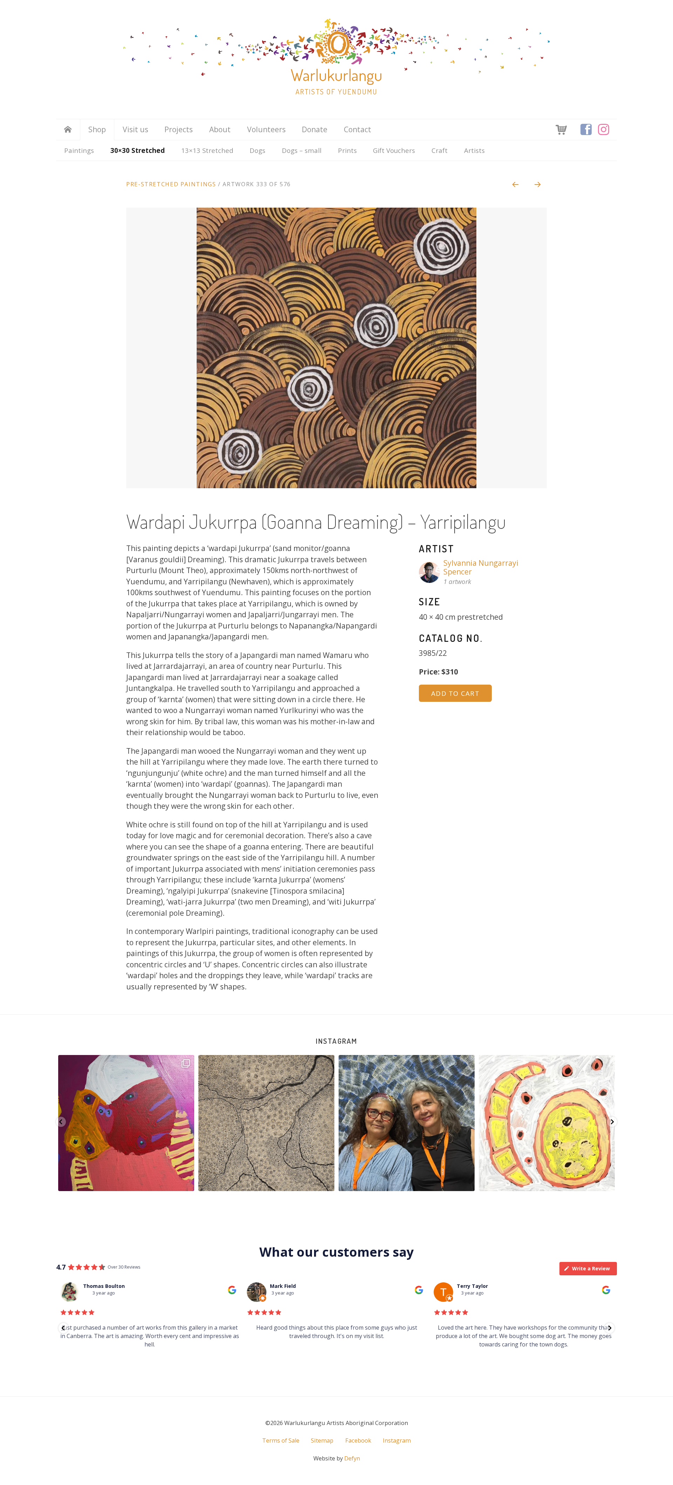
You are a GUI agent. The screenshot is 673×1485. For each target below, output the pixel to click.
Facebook (358, 1440)
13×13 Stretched (207, 150)
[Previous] (515, 184)
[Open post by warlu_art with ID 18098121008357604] (266, 1123)
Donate (314, 129)
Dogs (257, 150)
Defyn (352, 1458)
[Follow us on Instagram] (603, 129)
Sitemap (322, 1440)
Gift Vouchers (394, 150)
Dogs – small (301, 150)
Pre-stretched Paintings (171, 184)
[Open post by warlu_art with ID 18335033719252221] (547, 1123)
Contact (357, 129)
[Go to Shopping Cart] (561, 129)
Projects (178, 129)
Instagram (336, 1041)
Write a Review (591, 1268)
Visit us (135, 129)
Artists (474, 150)
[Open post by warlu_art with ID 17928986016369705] (407, 1123)
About (220, 129)
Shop (97, 129)
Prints (347, 150)
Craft (439, 150)
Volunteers (266, 129)
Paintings (79, 150)
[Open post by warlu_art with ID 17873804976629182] (126, 1123)
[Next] (538, 184)
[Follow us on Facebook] (586, 129)
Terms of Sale (280, 1440)
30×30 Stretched (137, 150)
